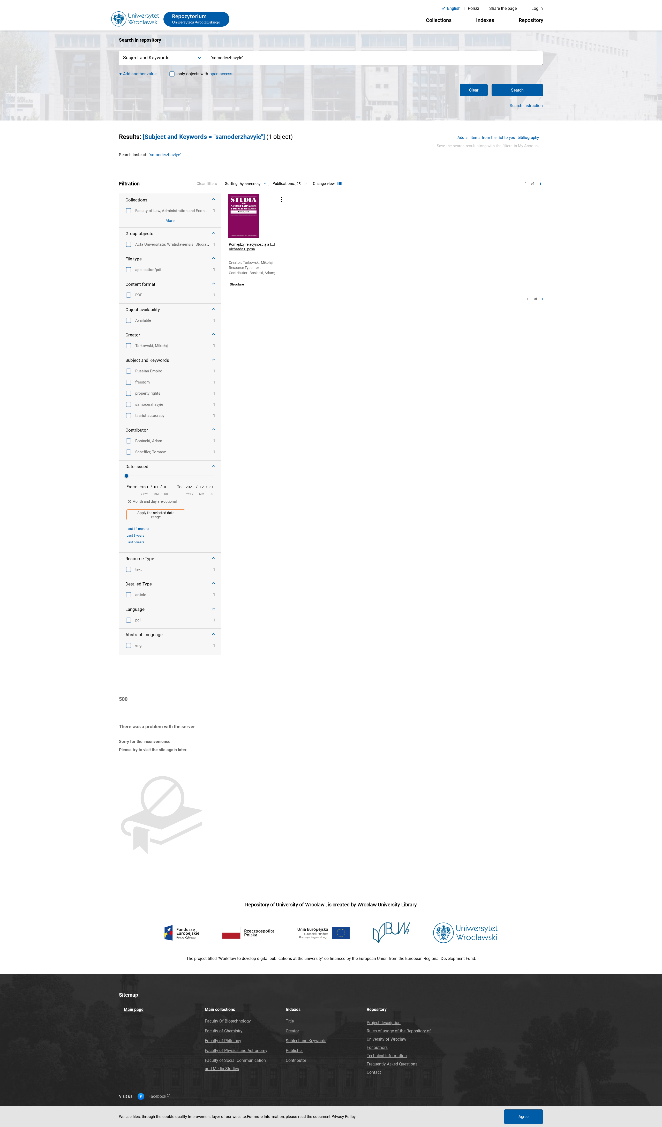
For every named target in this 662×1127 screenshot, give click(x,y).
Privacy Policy (344, 1116)
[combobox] (374, 58)
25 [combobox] (298, 184)
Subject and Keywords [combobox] (146, 57)
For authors (377, 1047)
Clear (473, 90)
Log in (537, 8)
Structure (237, 284)
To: (180, 486)
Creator (292, 1030)
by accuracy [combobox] (250, 184)
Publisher (294, 1050)
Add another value (139, 73)
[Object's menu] (281, 199)
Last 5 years (135, 542)
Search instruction (526, 106)
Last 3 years (135, 535)
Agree (523, 1116)
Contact (374, 1072)
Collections (439, 20)
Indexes (485, 20)
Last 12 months (137, 529)
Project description (384, 1022)
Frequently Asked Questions (392, 1064)
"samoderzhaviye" (165, 154)
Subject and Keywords (306, 1040)
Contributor (296, 1060)
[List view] (339, 184)
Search (517, 90)
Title (290, 1021)
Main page (134, 1009)
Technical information (387, 1055)
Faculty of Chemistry (224, 1030)
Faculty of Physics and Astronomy (236, 1050)
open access (220, 73)
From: (131, 486)
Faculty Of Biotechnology (228, 1021)
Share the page (503, 8)
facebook (157, 1096)
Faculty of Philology (223, 1040)
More (170, 220)
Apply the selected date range (155, 515)
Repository (531, 20)
